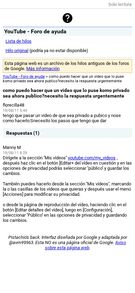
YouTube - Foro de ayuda (24, 76)
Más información (43, 68)
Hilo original (17, 50)
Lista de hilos (19, 41)
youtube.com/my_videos (92, 157)
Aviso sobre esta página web (85, 245)
